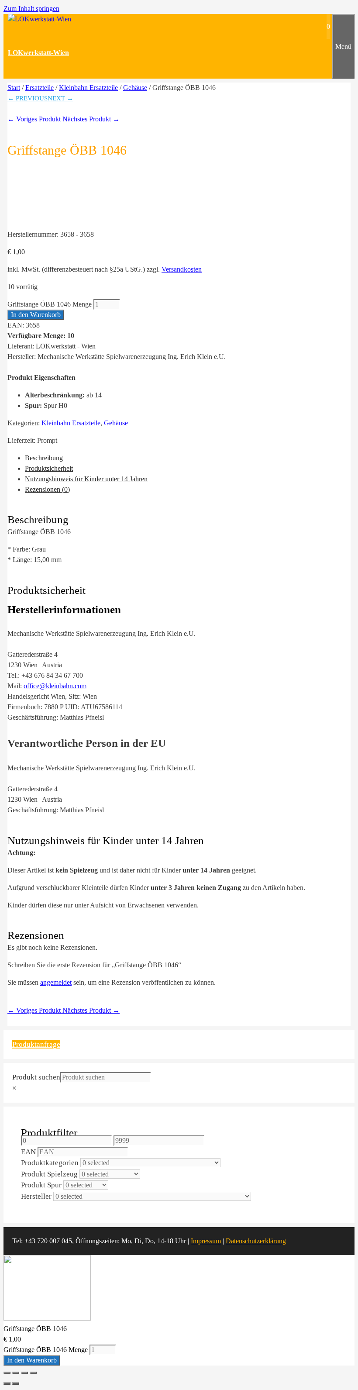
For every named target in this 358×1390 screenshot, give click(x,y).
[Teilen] (24, 1373)
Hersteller (36, 1196)
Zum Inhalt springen (31, 8)
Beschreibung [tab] (44, 458)
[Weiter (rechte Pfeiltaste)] (15, 1383)
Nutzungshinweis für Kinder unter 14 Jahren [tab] (86, 479)
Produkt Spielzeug (49, 1174)
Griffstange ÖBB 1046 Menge (49, 304)
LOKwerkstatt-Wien (38, 52)
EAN (28, 1152)
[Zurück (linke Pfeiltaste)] (6, 1383)
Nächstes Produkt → (91, 119)
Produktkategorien (50, 1163)
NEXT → (60, 98)
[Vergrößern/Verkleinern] (6, 1373)
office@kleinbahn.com (55, 686)
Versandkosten (182, 269)
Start (13, 87)
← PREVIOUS (27, 98)
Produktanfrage (36, 1044)
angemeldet (56, 982)
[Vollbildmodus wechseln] (15, 1373)
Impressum (206, 1241)
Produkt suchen (36, 1077)
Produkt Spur (41, 1185)
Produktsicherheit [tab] (49, 468)
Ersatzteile (39, 87)
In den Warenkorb (36, 314)
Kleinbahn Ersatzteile (88, 87)
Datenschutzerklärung (256, 1241)
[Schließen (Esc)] (33, 1373)
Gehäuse (135, 87)
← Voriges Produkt (34, 119)
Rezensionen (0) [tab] (47, 489)
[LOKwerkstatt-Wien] (39, 19)
